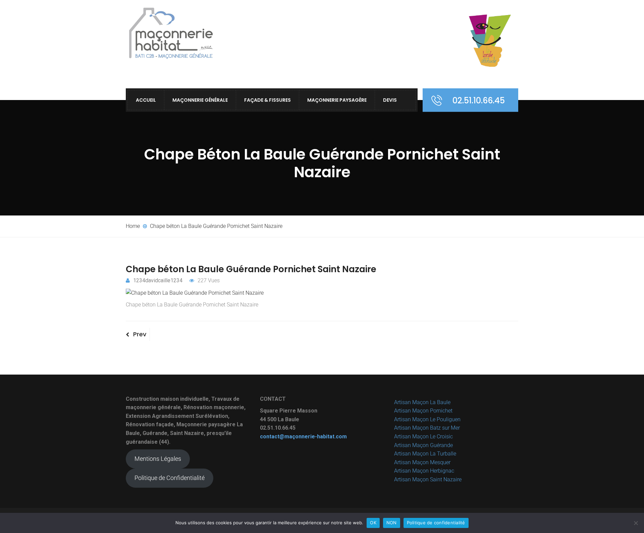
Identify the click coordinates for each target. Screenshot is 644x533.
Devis (390, 100)
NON (391, 522)
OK (373, 522)
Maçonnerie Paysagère (337, 100)
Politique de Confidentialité (170, 477)
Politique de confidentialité (436, 522)
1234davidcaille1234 (157, 280)
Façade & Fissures (267, 100)
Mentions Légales (158, 458)
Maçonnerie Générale (200, 100)
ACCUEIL (146, 100)
